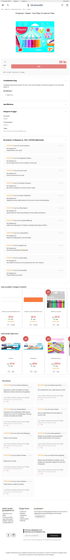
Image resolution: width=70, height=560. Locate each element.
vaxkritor (20, 85)
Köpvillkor (22, 513)
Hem (2, 9)
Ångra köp (22, 520)
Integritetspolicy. (56, 540)
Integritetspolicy (24, 519)
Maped (5, 119)
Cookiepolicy (23, 515)
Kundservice (23, 511)
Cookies (22, 517)
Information (66, 1)
